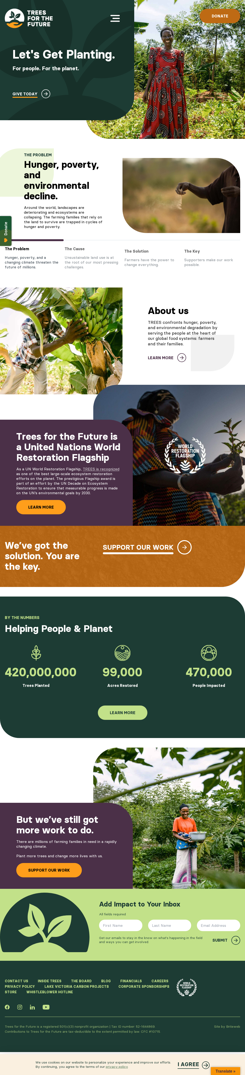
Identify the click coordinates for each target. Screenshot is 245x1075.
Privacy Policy (20, 986)
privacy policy (117, 1066)
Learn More (41, 507)
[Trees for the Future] (29, 18)
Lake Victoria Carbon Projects (77, 986)
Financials (131, 981)
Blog (106, 981)
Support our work (49, 870)
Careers (159, 981)
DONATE (220, 16)
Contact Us (16, 981)
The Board (81, 981)
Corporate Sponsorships (143, 986)
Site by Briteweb (227, 1026)
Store (11, 992)
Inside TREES (49, 981)
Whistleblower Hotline (49, 992)
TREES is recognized (101, 469)
